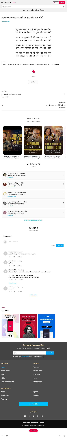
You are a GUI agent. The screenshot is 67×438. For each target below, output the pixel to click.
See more (33, 295)
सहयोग (3, 367)
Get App (62, 2)
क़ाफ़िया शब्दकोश (5, 371)
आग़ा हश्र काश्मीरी (5, 21)
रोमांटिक (33, 82)
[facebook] (25, 416)
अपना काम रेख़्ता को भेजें (7, 381)
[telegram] (41, 416)
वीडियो (37, 10)
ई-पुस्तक (42, 10)
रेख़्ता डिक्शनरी (5, 395)
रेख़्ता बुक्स (4, 399)
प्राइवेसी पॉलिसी (26, 423)
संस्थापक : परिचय (38, 371)
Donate (56, 2)
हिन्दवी (3, 392)
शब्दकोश (31, 10)
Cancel (53, 245)
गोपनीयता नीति (25, 356)
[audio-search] (63, 6)
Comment (60, 245)
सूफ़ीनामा (36, 392)
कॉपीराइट (42, 423)
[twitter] (29, 416)
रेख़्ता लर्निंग (36, 395)
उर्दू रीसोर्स (3, 378)
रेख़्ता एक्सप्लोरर (38, 381)
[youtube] (33, 416)
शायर (24, 10)
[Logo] (7, 3)
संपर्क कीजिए (37, 374)
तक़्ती (2, 374)
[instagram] (37, 416)
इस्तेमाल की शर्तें (34, 423)
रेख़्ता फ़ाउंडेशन (37, 367)
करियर (35, 378)
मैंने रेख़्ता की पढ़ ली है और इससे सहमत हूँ (29, 356)
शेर (27, 10)
